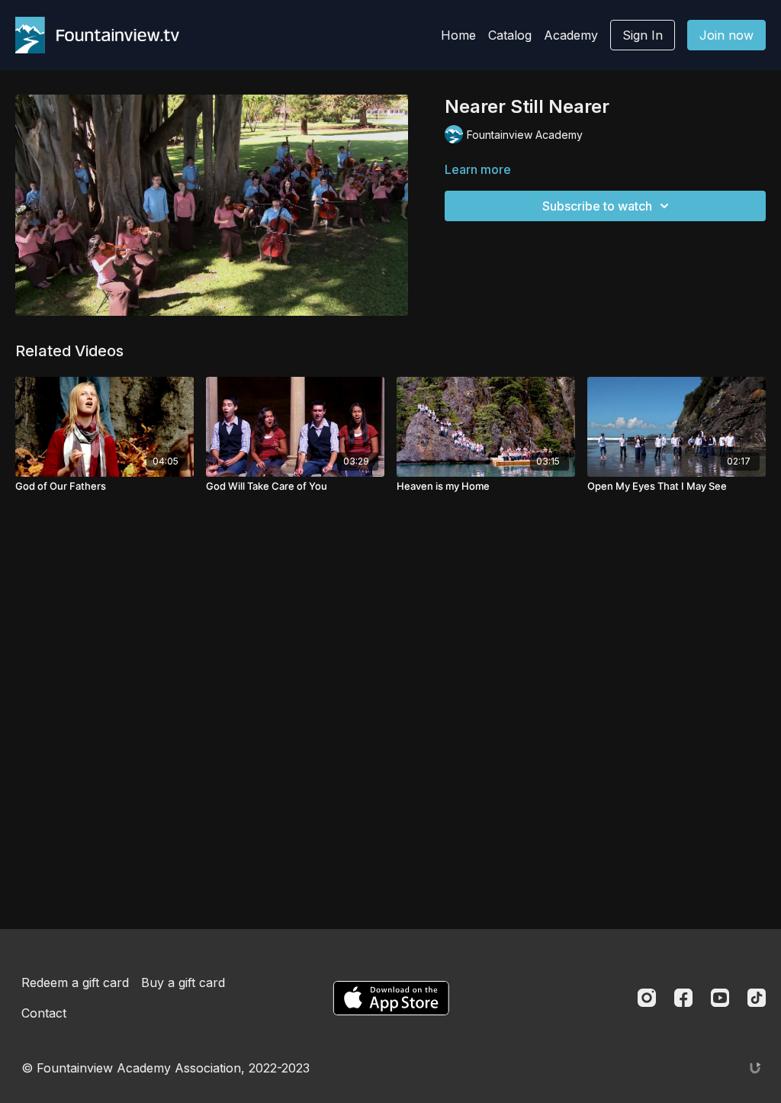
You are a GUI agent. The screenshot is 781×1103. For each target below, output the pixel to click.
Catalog (510, 35)
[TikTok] (756, 998)
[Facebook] (683, 998)
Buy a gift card (183, 982)
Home (458, 35)
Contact (43, 1013)
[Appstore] (391, 998)
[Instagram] (647, 998)
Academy (571, 35)
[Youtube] (720, 998)
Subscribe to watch (597, 206)
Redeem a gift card (75, 982)
